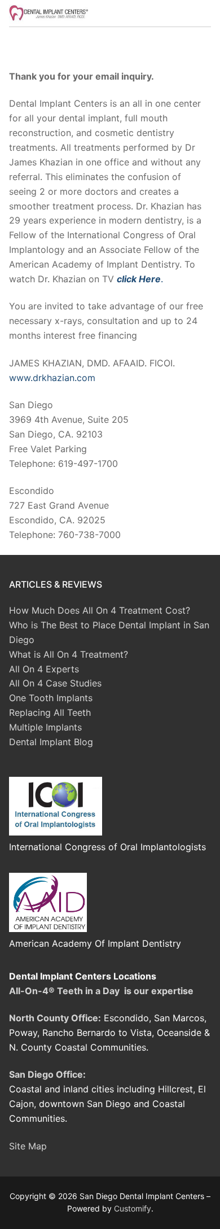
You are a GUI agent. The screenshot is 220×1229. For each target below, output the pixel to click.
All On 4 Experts (44, 669)
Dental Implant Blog (51, 741)
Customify (132, 1208)
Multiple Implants (45, 727)
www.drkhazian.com (52, 377)
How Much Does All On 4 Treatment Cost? (99, 610)
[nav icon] (193, 13)
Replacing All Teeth (50, 712)
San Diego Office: (47, 1074)
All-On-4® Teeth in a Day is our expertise (101, 990)
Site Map (28, 1146)
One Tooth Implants (51, 697)
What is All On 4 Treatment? (68, 654)
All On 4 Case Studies (55, 683)
